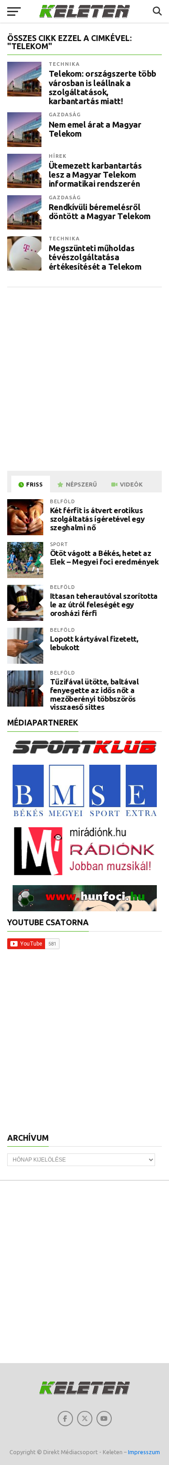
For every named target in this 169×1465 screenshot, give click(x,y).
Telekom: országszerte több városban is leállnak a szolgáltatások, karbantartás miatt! (102, 87)
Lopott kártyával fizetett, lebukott (94, 643)
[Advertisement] (84, 378)
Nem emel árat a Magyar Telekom (95, 129)
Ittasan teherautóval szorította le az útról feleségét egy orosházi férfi (104, 604)
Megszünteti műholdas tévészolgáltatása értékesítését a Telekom (95, 257)
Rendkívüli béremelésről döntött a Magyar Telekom (100, 211)
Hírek (58, 156)
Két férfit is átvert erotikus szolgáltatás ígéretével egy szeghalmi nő (97, 518)
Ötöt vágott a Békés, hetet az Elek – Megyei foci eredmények (104, 557)
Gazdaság (65, 114)
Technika (64, 64)
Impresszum (144, 1452)
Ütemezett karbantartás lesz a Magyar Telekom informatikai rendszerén (95, 174)
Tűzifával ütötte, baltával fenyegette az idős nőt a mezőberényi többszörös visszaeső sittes (94, 694)
